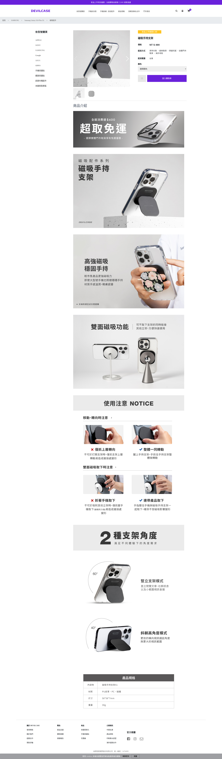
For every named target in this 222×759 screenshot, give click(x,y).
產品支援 (60, 730)
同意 (135, 756)
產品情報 (121, 11)
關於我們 (30, 734)
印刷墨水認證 (111, 738)
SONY (38, 45)
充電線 (83, 738)
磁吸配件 (53, 20)
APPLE (38, 40)
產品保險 (110, 734)
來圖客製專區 (40, 86)
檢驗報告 (60, 738)
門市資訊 (146, 11)
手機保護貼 (40, 71)
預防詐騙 (30, 743)
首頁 (4, 20)
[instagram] (135, 739)
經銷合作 (30, 738)
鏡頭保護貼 (40, 76)
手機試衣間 (92, 11)
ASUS (37, 60)
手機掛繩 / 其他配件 (107, 11)
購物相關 (60, 734)
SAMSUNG (15, 20)
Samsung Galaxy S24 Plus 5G (34, 20)
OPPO (37, 66)
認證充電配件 (40, 81)
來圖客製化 (85, 730)
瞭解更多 (126, 756)
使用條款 (30, 730)
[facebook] (128, 739)
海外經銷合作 (111, 743)
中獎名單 (110, 730)
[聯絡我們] (141, 739)
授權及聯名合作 (134, 11)
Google (38, 55)
